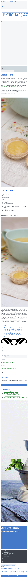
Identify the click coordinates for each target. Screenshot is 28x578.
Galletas (11, 34)
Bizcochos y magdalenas (15, 30)
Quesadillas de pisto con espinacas (12, 396)
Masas (11, 50)
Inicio (5, 550)
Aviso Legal (6, 552)
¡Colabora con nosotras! (12, 63)
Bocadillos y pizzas (14, 44)
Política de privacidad (9, 553)
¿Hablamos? (6, 64)
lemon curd (6, 355)
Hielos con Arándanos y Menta (11, 392)
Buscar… (9, 27)
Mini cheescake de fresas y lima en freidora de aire (15, 397)
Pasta (11, 53)
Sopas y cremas (13, 57)
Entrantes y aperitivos (15, 46)
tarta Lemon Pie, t (7, 91)
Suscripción (6, 556)
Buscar (16, 531)
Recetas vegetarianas (14, 59)
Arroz (11, 41)
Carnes (11, 45)
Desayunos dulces (14, 33)
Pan (10, 52)
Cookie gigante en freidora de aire (12, 394)
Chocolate (12, 32)
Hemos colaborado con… (13, 61)
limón (5, 357)
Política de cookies (8, 554)
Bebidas (11, 42)
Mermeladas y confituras (15, 37)
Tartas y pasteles (13, 38)
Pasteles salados (13, 55)
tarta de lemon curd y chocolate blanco (14, 85)
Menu (2, 21)
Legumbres (12, 49)
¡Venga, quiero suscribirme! (14, 384)
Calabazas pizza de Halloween (11, 393)
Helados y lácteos (14, 36)
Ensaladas (12, 48)
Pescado (11, 56)
